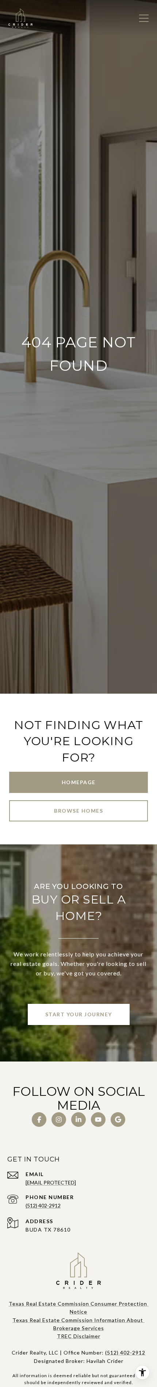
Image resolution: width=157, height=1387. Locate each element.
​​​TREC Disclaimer (78, 1336)
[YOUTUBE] (98, 1119)
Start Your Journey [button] (78, 1014)
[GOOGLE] (118, 1119)
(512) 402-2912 (43, 1205)
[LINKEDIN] (78, 1119)
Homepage (79, 782)
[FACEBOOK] (39, 1119)
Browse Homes (78, 811)
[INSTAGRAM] (58, 1119)
